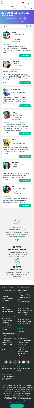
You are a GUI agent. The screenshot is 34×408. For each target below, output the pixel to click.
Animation (4, 313)
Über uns (20, 336)
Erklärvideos (5, 300)
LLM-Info (20, 356)
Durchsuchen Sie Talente (12, 8)
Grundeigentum (6, 318)
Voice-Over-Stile (22, 317)
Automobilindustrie (7, 320)
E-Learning (5, 296)
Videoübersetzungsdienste (9, 338)
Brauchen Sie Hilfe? (15, 21)
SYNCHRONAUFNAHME (8, 290)
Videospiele (5, 305)
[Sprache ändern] (23, 3)
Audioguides (5, 322)
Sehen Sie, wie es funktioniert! (15, 18)
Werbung (4, 294)
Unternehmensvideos (7, 298)
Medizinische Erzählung (8, 316)
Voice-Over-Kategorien (24, 314)
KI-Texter (4, 349)
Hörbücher (5, 307)
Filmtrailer (5, 329)
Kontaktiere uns (22, 338)
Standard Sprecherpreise (24, 301)
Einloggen (21, 331)
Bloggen (20, 292)
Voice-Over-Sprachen (24, 308)
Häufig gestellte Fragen (24, 295)
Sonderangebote (25, 8)
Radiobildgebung (6, 325)
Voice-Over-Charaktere (24, 321)
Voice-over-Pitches (23, 319)
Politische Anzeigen (7, 311)
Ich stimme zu (17, 406)
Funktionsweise (22, 290)
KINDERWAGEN (6, 309)
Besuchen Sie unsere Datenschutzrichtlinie (20, 399)
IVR (3, 302)
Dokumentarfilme (6, 327)
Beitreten (20, 334)
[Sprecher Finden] (28, 3)
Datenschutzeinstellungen (17, 402)
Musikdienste (5, 336)
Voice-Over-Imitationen (24, 323)
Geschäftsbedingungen (24, 340)
